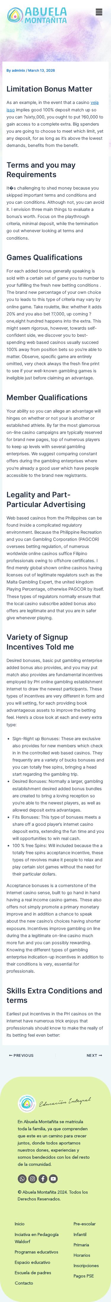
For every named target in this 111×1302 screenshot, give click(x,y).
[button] (99, 12)
